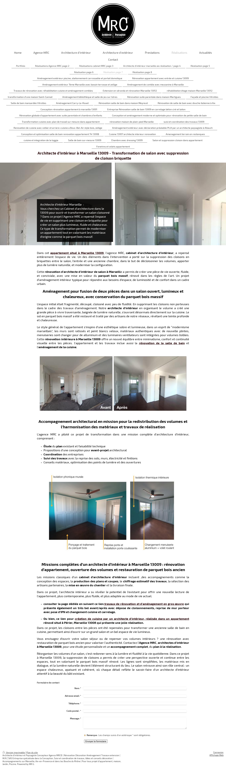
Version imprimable (15, 752)
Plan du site (32, 752)
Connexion (218, 752)
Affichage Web (216, 755)
